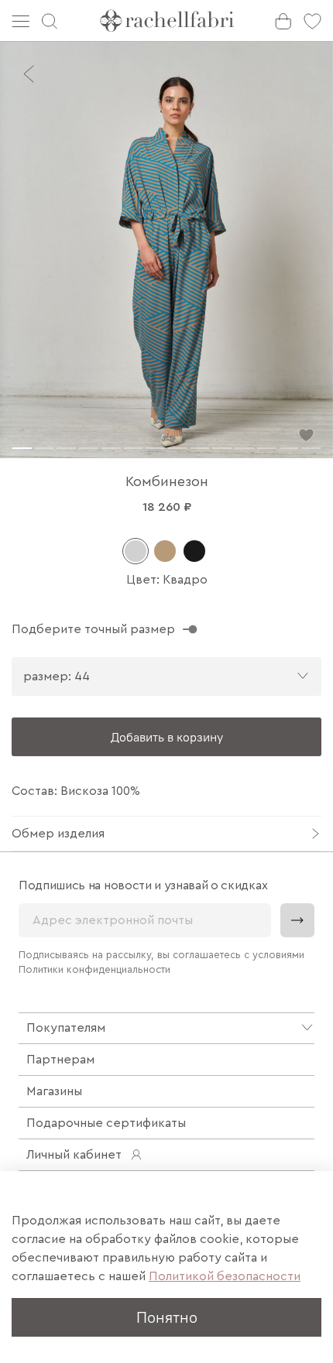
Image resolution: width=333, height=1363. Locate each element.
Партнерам (60, 1059)
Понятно (166, 1317)
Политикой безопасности (224, 1276)
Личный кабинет (74, 1155)
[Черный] (194, 551)
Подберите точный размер (93, 629)
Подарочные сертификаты (106, 1123)
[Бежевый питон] (165, 551)
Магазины (54, 1091)
